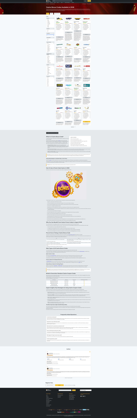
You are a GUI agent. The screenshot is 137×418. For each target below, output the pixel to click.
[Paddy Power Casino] (59, 44)
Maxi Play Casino (85, 21)
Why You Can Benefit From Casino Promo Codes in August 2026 (78, 141)
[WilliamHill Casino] (77, 85)
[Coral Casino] (86, 44)
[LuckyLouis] (77, 44)
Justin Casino (58, 88)
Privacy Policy (47, 399)
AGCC (48, 68)
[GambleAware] (57, 40)
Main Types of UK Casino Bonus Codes (75, 143)
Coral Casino (84, 47)
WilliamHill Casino (76, 88)
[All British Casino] (68, 108)
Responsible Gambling (48, 400)
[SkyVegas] (86, 66)
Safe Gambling (48, 401)
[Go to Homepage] (48, 0)
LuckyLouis (75, 47)
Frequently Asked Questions (49, 398)
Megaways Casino (76, 21)
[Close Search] (71, 1)
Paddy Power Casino (59, 47)
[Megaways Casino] (77, 19)
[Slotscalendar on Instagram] (85, 396)
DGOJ (48, 71)
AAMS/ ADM (48, 67)
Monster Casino (67, 88)
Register (59, 385)
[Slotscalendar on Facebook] (82, 396)
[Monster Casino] (68, 85)
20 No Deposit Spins (71, 399)
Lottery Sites (59, 397)
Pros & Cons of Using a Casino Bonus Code (76, 142)
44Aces (66, 47)
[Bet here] (66, 40)
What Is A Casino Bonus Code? (74, 138)
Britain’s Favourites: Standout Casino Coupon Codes (77, 144)
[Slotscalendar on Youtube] (81, 396)
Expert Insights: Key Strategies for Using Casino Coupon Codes (78, 145)
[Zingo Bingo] (59, 108)
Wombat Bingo (85, 88)
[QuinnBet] (77, 108)
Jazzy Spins (66, 21)
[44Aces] (68, 44)
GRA (47, 74)
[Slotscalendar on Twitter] (83, 396)
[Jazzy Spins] (68, 19)
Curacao (48, 70)
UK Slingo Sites (59, 396)
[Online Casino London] (59, 66)
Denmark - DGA (49, 73)
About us (47, 396)
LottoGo (57, 21)
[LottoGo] (59, 19)
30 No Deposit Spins (71, 398)
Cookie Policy (47, 402)
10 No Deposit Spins (71, 396)
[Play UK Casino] (68, 66)
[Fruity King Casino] (86, 108)
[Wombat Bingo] (86, 85)
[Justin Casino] (59, 85)
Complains (47, 397)
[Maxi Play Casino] (86, 19)
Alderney (48, 69)
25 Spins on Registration (72, 397)
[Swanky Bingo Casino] (77, 66)
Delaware (48, 72)
